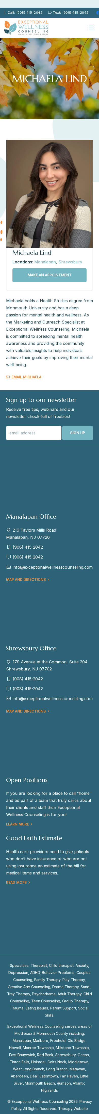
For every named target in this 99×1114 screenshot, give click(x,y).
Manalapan (45, 261)
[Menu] (92, 28)
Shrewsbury (70, 261)
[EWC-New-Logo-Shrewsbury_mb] (26, 28)
